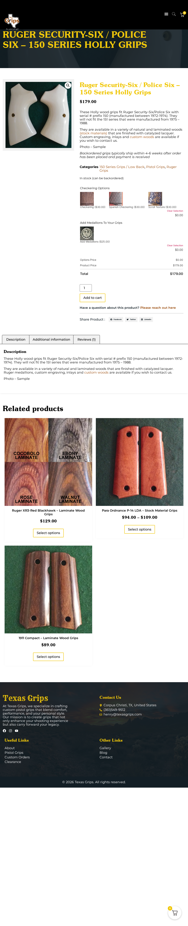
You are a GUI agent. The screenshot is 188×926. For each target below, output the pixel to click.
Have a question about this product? (128, 308)
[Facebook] (4, 730)
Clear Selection (175, 210)
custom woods (142, 137)
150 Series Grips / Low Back (122, 167)
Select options (48, 533)
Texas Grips (25, 698)
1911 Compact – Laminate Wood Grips (48, 638)
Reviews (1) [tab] (86, 339)
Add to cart (92, 298)
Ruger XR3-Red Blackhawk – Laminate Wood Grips (48, 512)
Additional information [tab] (51, 339)
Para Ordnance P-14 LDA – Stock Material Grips (139, 510)
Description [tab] (15, 339)
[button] (166, 14)
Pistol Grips (155, 167)
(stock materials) (93, 133)
